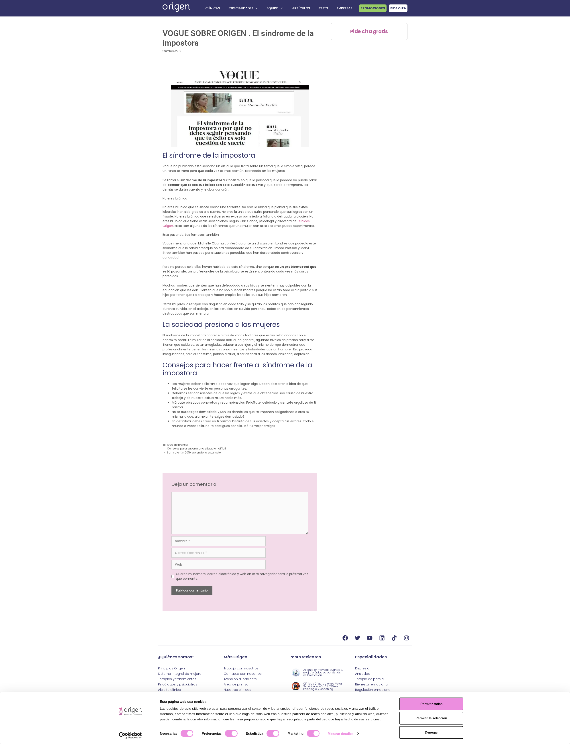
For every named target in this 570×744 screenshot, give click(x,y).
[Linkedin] (381, 637)
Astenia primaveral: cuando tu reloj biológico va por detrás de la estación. (323, 672)
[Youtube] (369, 637)
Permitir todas (431, 704)
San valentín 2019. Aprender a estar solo (194, 452)
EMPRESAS (344, 8)
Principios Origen (171, 668)
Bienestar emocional (371, 684)
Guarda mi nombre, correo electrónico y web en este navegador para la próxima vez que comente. (242, 576)
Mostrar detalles (340, 733)
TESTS (323, 8)
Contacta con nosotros (243, 673)
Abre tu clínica (169, 689)
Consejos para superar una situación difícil (196, 448)
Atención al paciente (240, 679)
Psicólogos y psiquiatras (177, 684)
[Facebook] (345, 637)
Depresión (363, 668)
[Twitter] (357, 637)
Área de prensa (177, 445)
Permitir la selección (431, 718)
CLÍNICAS (212, 8)
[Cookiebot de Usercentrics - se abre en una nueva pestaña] (130, 735)
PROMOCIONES (372, 8)
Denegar (431, 732)
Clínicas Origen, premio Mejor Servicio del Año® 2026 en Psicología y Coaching (322, 686)
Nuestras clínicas (237, 689)
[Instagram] (406, 637)
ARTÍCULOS (301, 8)
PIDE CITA (398, 8)
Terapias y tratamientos (177, 679)
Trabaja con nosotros (241, 668)
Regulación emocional (373, 689)
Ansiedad (362, 673)
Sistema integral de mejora (180, 673)
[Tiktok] (394, 637)
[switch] (231, 733)
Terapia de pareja (369, 679)
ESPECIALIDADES (241, 8)
